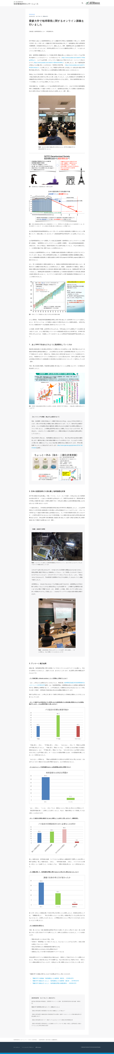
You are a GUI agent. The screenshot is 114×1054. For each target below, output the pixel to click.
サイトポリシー (17, 1047)
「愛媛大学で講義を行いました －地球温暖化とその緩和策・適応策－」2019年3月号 (55, 981)
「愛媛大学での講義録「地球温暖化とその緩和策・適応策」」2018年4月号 (53, 978)
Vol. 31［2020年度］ (32, 1039)
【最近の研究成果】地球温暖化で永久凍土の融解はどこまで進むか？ (48, 1010)
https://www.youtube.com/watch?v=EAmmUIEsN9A (48, 62)
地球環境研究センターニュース (20, 1039)
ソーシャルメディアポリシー (28, 1047)
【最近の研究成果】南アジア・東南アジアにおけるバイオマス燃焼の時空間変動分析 (52, 1020)
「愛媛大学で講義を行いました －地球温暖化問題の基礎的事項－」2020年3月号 (54, 983)
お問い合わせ (38, 1047)
